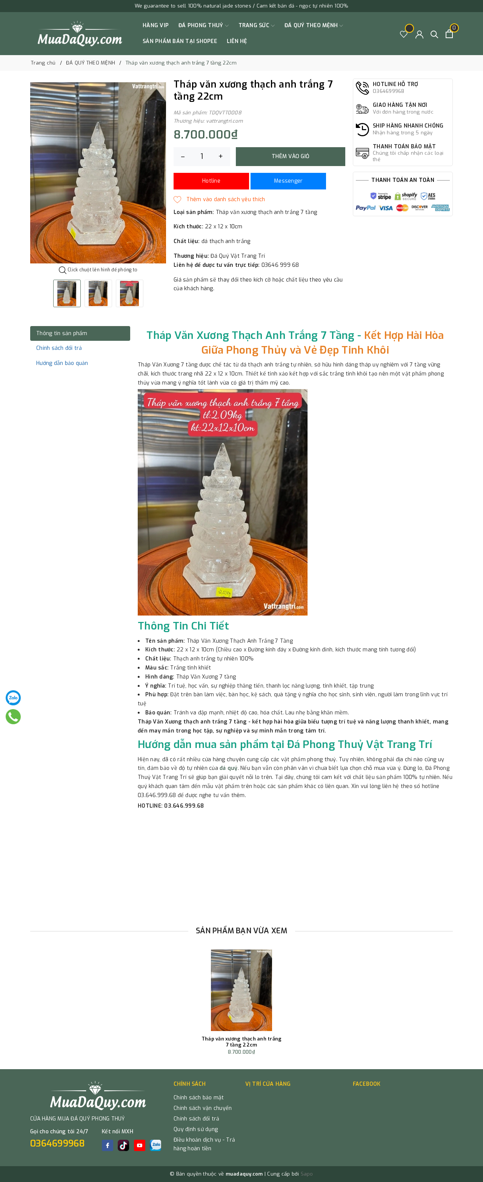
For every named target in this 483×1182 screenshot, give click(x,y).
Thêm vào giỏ (290, 156)
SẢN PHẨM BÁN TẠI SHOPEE (180, 41)
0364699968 (57, 1143)
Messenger (288, 181)
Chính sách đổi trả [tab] (59, 348)
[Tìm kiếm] (434, 34)
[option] (98, 172)
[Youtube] (139, 1145)
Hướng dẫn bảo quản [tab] (62, 363)
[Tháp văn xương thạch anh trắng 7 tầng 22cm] (241, 990)
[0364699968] (13, 716)
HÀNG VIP (156, 25)
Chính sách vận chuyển (203, 1108)
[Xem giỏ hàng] (449, 33)
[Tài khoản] (419, 34)
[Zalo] (13, 697)
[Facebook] (107, 1145)
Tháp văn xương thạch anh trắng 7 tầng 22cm (242, 1042)
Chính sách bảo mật (199, 1097)
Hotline (211, 181)
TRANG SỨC (254, 25)
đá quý (229, 768)
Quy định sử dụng (196, 1129)
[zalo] (155, 1145)
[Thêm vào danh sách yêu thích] (219, 199)
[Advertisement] (241, 865)
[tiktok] (123, 1145)
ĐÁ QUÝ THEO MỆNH (312, 25)
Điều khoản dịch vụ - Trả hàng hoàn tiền (204, 1144)
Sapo (307, 1174)
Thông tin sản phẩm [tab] (62, 333)
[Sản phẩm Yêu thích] (404, 34)
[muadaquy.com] (80, 33)
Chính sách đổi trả (197, 1118)
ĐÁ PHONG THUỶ (201, 25)
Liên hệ (237, 41)
